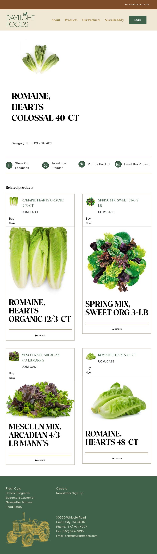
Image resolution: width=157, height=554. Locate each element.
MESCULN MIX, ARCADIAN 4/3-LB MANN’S (36, 435)
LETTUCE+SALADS (39, 143)
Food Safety (14, 507)
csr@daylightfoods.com (81, 536)
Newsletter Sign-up (69, 493)
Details (41, 335)
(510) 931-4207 (76, 526)
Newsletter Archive (19, 502)
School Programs (18, 493)
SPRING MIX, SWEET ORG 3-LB (116, 308)
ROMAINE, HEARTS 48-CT (112, 438)
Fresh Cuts (13, 488)
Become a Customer (20, 497)
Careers (61, 488)
